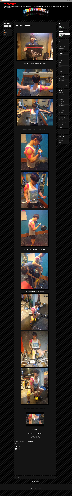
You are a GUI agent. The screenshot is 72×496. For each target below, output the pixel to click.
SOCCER (60, 92)
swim (60, 109)
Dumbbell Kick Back (62, 123)
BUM (60, 55)
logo (59, 142)
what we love (61, 48)
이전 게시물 (53, 477)
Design (60, 138)
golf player (61, 107)
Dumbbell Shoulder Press (62, 125)
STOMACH (60, 57)
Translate (62, 36)
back (59, 60)
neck (60, 66)
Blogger (40, 488)
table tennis (61, 110)
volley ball (60, 112)
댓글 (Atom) (37, 481)
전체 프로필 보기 (7, 34)
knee (60, 64)
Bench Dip (61, 121)
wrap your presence (62, 85)
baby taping (61, 80)
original (60, 45)
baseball (60, 99)
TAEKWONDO (61, 94)
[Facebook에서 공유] (31, 441)
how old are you (61, 84)
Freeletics (60, 127)
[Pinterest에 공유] (32, 441)
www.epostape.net (36, 436)
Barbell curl (61, 119)
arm (59, 59)
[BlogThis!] (29, 441)
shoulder (60, 68)
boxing (60, 103)
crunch (60, 129)
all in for (60, 43)
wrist (60, 71)
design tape (61, 140)
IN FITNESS (18, 443)
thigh (60, 70)
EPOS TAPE (9, 4)
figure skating (61, 105)
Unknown (7, 32)
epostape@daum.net (35, 437)
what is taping (61, 46)
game (60, 82)
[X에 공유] (30, 441)
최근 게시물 (16, 477)
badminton (61, 96)
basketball (60, 101)
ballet (60, 98)
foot (59, 62)
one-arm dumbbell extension (62, 132)
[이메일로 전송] (28, 441)
